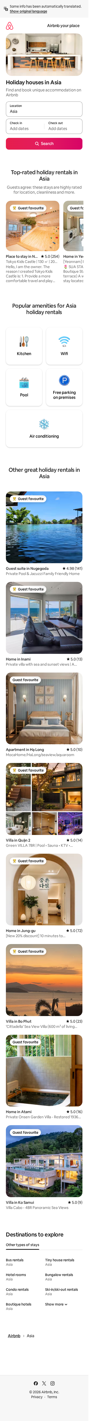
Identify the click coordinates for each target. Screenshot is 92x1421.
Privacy (36, 1397)
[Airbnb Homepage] (9, 25)
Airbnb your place (63, 25)
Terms (52, 1397)
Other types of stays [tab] (22, 1245)
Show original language (28, 11)
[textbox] (25, 128)
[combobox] (44, 111)
